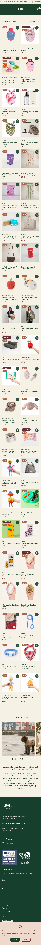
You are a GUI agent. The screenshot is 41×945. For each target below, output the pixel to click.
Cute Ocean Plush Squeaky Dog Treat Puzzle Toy (10, 81)
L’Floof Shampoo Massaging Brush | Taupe (29, 143)
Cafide (23, 541)
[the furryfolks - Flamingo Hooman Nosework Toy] (11, 467)
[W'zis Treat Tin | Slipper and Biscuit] (30, 498)
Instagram (9, 843)
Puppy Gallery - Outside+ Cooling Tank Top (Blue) (9, 49)
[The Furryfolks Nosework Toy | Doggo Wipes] (11, 375)
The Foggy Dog (25, 418)
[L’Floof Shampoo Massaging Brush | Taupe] (30, 128)
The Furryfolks (25, 357)
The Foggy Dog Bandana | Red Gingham (29, 667)
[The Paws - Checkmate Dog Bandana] (11, 128)
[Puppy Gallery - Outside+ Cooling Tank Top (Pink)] (30, 65)
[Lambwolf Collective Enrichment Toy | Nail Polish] (30, 375)
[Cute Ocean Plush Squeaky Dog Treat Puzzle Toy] (11, 65)
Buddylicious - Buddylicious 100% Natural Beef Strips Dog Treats (11, 174)
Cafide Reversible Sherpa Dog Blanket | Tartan (11, 636)
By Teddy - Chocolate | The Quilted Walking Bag (10, 268)
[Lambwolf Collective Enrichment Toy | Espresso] (11, 437)
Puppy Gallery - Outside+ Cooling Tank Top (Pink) (28, 80)
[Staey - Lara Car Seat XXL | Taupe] (11, 344)
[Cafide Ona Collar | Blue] (11, 652)
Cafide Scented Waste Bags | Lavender (30, 544)
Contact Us (6, 911)
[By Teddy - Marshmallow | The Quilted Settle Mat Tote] (30, 221)
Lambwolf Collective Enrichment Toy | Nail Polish (29, 390)
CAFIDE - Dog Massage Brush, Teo (28, 575)
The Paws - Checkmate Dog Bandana (10, 143)
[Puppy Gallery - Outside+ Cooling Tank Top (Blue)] (11, 34)
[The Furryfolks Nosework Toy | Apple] (30, 344)
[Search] (34, 9)
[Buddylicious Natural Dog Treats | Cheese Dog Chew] (11, 221)
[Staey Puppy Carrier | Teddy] (30, 314)
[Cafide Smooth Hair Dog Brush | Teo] (30, 590)
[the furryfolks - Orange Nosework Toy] (30, 682)
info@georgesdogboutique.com (12, 828)
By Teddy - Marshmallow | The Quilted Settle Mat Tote (30, 237)
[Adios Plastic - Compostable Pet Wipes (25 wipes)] (30, 437)
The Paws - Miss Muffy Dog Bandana (29, 49)
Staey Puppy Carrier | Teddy (29, 328)
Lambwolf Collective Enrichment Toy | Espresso (10, 452)
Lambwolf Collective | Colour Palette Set (29, 298)
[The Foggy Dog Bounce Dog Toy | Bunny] (30, 406)
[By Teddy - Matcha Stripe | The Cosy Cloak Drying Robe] (30, 191)
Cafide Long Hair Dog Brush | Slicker (10, 606)
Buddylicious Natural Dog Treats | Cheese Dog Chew (10, 237)
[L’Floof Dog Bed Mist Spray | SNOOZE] (30, 97)
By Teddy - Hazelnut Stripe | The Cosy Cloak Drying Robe (30, 174)
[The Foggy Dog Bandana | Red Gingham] (30, 652)
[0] (37, 9)
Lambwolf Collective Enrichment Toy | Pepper (9, 298)
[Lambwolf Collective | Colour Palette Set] (30, 283)
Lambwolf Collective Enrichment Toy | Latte (8, 421)
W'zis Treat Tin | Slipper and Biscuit (29, 513)
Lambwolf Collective (8, 295)
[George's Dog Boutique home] (8, 806)
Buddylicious (6, 171)
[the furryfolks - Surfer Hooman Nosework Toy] (11, 498)
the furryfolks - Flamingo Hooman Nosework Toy (9, 483)
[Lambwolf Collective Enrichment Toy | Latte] (11, 406)
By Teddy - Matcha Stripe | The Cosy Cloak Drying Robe (30, 206)
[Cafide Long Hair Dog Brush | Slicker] (11, 590)
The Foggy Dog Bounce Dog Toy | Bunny (29, 421)
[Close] (39, 924)
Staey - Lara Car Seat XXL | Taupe (10, 360)
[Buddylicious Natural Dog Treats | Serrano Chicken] (11, 191)
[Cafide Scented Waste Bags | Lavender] (30, 529)
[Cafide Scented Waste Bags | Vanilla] (11, 559)
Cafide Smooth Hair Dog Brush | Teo (28, 606)
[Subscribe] (37, 879)
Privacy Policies (7, 920)
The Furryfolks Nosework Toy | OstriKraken (10, 698)
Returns (4, 908)
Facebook (9, 839)
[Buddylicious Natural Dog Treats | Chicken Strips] (30, 252)
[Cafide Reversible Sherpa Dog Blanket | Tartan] (11, 621)
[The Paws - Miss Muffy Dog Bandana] (30, 34)
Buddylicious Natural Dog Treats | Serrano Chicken (9, 206)
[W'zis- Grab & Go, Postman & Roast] (11, 529)
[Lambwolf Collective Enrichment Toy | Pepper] (11, 283)
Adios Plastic (25, 449)
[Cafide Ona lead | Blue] (30, 621)
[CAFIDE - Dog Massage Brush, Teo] (30, 559)
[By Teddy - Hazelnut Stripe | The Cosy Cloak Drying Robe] (30, 158)
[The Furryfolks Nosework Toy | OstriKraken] (11, 682)
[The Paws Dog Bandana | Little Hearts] (11, 97)
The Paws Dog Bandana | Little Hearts (9, 112)
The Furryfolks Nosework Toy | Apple (30, 360)
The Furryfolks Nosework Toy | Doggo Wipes (10, 390)
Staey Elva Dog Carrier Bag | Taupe (29, 483)
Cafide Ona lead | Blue (28, 636)
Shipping (5, 905)
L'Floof (23, 109)
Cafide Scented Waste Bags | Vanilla (11, 575)
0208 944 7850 (7, 831)
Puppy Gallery (6, 47)
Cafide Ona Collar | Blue (9, 666)
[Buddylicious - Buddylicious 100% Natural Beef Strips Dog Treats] (11, 158)
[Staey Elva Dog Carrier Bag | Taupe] (30, 467)
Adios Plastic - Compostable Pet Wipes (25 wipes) (29, 452)
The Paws (23, 47)
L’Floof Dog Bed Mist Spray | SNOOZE (29, 112)
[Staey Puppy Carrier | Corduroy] (11, 314)
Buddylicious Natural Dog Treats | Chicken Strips (28, 268)
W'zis (22, 510)
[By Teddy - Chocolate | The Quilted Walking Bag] (11, 252)
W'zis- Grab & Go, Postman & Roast (11, 544)
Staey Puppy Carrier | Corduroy (8, 329)
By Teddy (23, 171)
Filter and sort (10, 21)
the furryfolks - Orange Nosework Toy (28, 698)
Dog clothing (18, 759)
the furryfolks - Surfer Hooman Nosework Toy (11, 513)
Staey (3, 326)
